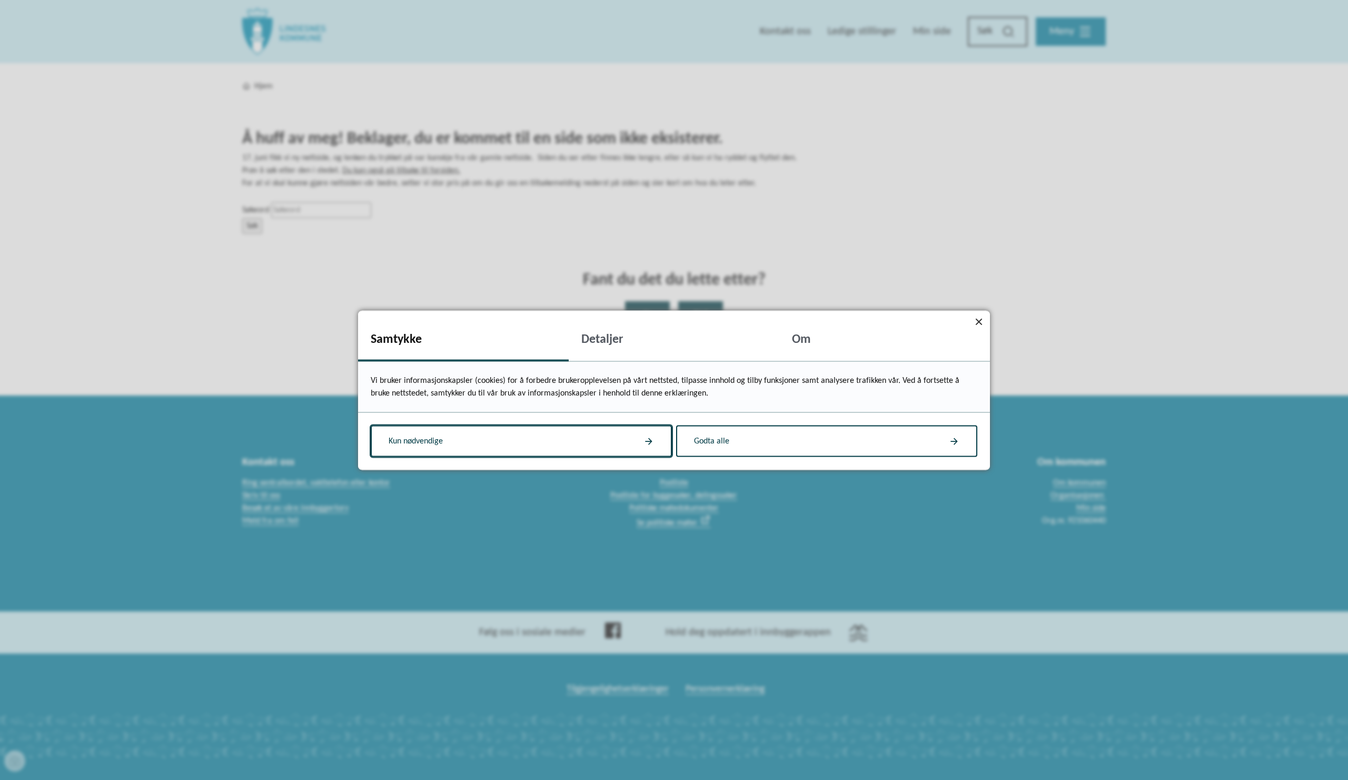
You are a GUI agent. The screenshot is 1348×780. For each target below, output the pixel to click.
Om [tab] (801, 339)
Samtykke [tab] (396, 339)
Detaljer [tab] (602, 339)
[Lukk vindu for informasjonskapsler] (978, 321)
